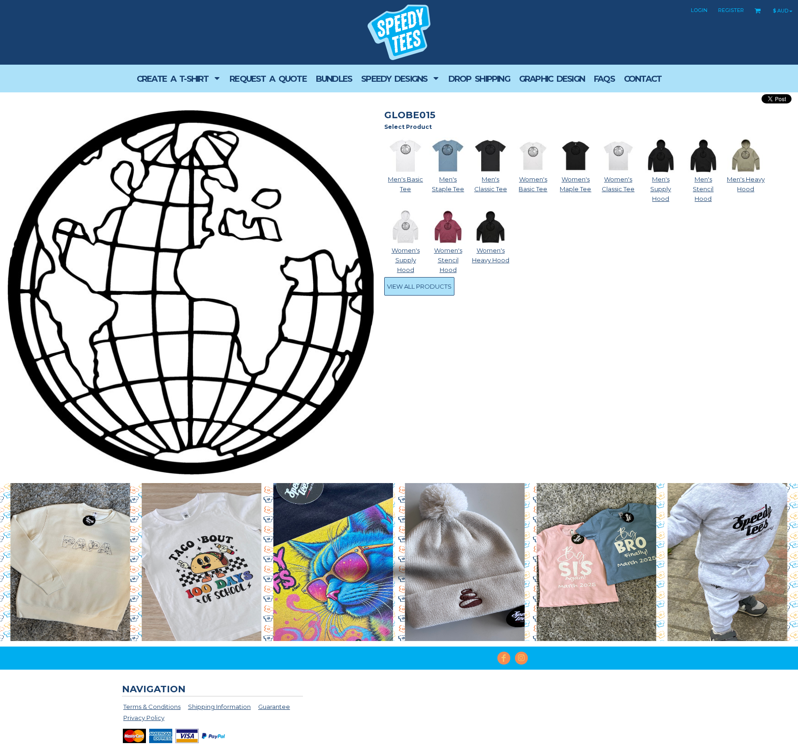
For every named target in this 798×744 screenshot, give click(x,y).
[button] (178, 78)
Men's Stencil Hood (703, 188)
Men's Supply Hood (660, 188)
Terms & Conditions (152, 706)
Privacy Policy (143, 717)
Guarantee (274, 706)
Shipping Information (219, 706)
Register (731, 10)
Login (699, 10)
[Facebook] (503, 658)
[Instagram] (521, 658)
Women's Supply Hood (406, 260)
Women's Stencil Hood (448, 260)
